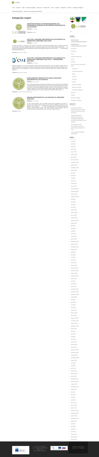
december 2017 (74, 378)
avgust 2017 (74, 389)
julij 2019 (73, 331)
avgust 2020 (74, 297)
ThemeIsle (82, 448)
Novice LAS (39, 7)
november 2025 (74, 162)
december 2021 (74, 268)
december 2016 (74, 410)
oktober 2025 (74, 165)
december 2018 (74, 349)
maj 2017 (73, 397)
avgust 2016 (74, 421)
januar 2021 (74, 286)
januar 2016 (74, 439)
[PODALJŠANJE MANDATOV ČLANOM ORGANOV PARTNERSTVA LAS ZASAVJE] (19, 83)
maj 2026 (73, 146)
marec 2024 (74, 209)
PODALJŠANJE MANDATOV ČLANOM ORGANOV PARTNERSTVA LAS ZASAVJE (44, 78)
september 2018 (75, 357)
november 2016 (74, 413)
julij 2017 (73, 392)
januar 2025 (74, 186)
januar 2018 (74, 376)
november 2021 (74, 270)
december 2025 (74, 159)
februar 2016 (74, 437)
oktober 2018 (74, 355)
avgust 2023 (74, 223)
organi (34, 32)
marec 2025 (74, 183)
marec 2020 (74, 310)
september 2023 (75, 220)
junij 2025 (73, 175)
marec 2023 (74, 236)
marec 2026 (74, 151)
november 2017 (74, 381)
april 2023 (73, 233)
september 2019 (75, 326)
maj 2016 (73, 429)
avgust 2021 (74, 278)
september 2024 (75, 196)
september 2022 (75, 246)
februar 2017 (74, 405)
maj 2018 (73, 365)
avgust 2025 (74, 170)
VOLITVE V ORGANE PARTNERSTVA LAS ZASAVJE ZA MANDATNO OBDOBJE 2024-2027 (46, 40)
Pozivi (52, 7)
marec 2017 (74, 402)
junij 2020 (73, 302)
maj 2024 (73, 204)
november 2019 (74, 320)
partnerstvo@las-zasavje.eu (39, 450)
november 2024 (74, 191)
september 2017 (75, 386)
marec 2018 (74, 371)
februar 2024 (74, 212)
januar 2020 (74, 315)
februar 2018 (74, 373)
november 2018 (74, 352)
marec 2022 (74, 262)
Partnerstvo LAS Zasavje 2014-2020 (32, 11)
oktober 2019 (74, 323)
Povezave (69, 7)
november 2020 (74, 291)
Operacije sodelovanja (17, 11)
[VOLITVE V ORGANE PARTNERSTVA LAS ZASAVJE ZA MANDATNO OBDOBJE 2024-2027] (19, 41)
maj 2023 (73, 231)
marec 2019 (74, 341)
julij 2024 (73, 199)
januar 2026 (74, 157)
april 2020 (73, 307)
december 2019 (74, 318)
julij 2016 (73, 423)
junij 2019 (73, 334)
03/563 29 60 (40, 449)
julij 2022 (73, 252)
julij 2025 (73, 172)
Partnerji (18, 7)
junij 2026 (73, 143)
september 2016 (75, 418)
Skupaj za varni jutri (76, 87)
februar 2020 (74, 312)
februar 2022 (74, 265)
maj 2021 (73, 281)
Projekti (57, 7)
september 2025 (75, 167)
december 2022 (74, 241)
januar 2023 (74, 239)
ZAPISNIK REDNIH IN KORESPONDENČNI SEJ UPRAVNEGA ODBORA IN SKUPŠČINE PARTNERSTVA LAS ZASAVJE (46, 25)
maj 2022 (73, 257)
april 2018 (73, 368)
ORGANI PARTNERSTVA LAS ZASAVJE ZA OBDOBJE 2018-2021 (45, 98)
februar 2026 (74, 154)
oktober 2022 (74, 244)
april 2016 (73, 431)
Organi (23, 7)
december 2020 (74, 289)
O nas (13, 7)
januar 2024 (74, 215)
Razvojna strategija (30, 7)
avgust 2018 (74, 360)
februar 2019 (74, 344)
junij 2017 (73, 394)
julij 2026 (73, 141)
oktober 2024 (74, 194)
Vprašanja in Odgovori (78, 7)
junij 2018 (73, 363)
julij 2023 (73, 225)
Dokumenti (63, 7)
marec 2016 (74, 434)
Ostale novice (46, 7)
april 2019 (73, 339)
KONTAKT (73, 51)
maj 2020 (73, 305)
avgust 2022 (74, 249)
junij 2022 (73, 254)
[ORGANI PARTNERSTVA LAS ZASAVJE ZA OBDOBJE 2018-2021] (19, 103)
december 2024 (74, 188)
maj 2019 (73, 336)
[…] (24, 49)
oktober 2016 (74, 415)
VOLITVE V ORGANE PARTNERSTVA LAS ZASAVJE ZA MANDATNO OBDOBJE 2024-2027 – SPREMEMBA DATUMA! (46, 59)
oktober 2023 (74, 217)
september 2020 (75, 294)
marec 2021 (74, 283)
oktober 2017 (74, 384)
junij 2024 (73, 202)
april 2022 (73, 260)
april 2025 (73, 180)
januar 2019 (74, 347)
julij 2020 (73, 299)
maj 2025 (73, 178)
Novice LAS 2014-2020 (23, 91)
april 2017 (73, 400)
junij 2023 (73, 228)
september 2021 (75, 275)
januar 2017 (74, 407)
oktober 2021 (74, 273)
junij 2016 (73, 426)
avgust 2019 (74, 328)
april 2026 (73, 149)
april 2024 (73, 207)
